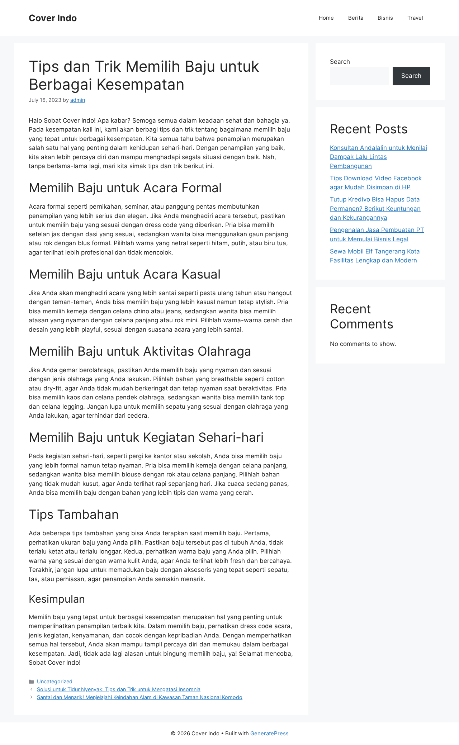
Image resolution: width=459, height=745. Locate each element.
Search (340, 61)
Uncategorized (54, 681)
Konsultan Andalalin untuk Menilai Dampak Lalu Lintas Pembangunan (378, 157)
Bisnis (385, 17)
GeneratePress (269, 733)
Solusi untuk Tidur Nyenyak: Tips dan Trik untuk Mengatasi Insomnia (118, 689)
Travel (415, 17)
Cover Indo (53, 18)
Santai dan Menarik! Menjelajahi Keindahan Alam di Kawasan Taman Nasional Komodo (139, 697)
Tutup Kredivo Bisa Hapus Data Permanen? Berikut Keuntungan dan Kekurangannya (375, 208)
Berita (355, 17)
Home (326, 17)
